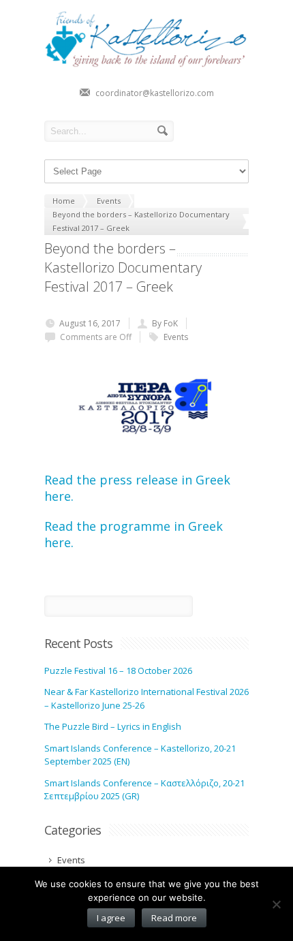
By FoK (165, 323)
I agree (111, 918)
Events (176, 337)
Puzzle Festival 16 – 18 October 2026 (118, 670)
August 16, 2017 (90, 323)
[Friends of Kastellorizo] (146, 65)
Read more (174, 918)
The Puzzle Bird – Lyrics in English (112, 726)
